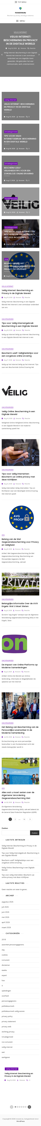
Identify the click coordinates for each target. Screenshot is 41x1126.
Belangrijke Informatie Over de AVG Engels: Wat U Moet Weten (20, 605)
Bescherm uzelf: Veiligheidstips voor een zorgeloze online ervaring (18, 170)
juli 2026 (5, 907)
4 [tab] (21, 82)
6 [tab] (25, 82)
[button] (20, 21)
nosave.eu (20, 12)
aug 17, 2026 (10, 180)
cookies (5, 955)
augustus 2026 (7, 902)
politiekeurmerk (8, 1006)
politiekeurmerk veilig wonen (13, 1011)
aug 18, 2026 (10, 149)
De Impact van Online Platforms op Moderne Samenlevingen (20, 666)
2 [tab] (17, 82)
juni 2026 (5, 912)
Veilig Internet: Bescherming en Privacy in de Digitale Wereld (21, 40)
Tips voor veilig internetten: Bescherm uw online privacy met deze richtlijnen (19, 234)
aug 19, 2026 (12, 48)
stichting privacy (8, 1032)
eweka (4, 970)
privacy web (6, 1026)
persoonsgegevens (9, 1001)
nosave (23, 48)
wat (3, 1052)
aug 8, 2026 (10, 276)
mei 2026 (5, 917)
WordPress (21, 1121)
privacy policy (7, 1016)
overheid (5, 996)
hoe (3, 980)
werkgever (6, 1057)
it (2, 985)
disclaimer (6, 965)
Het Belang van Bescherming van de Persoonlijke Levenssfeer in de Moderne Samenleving (20, 730)
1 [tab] (15, 82)
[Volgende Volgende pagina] (30, 819)
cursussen (6, 960)
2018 (4, 939)
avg (6, 259)
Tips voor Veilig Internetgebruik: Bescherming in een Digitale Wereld (20, 138)
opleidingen (6, 991)
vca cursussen (7, 1042)
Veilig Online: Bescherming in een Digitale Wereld (19, 204)
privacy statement (9, 1021)
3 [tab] (19, 82)
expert (4, 975)
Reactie (32, 48)
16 (24, 819)
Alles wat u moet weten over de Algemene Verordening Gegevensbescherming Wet (18, 795)
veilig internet (20, 32)
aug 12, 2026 (10, 244)
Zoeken (5, 828)
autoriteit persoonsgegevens (13, 944)
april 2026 (6, 922)
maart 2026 (6, 927)
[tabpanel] (20, 54)
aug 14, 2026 (10, 212)
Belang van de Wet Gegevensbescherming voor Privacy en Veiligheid (19, 266)
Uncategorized (11, 132)
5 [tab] (23, 82)
